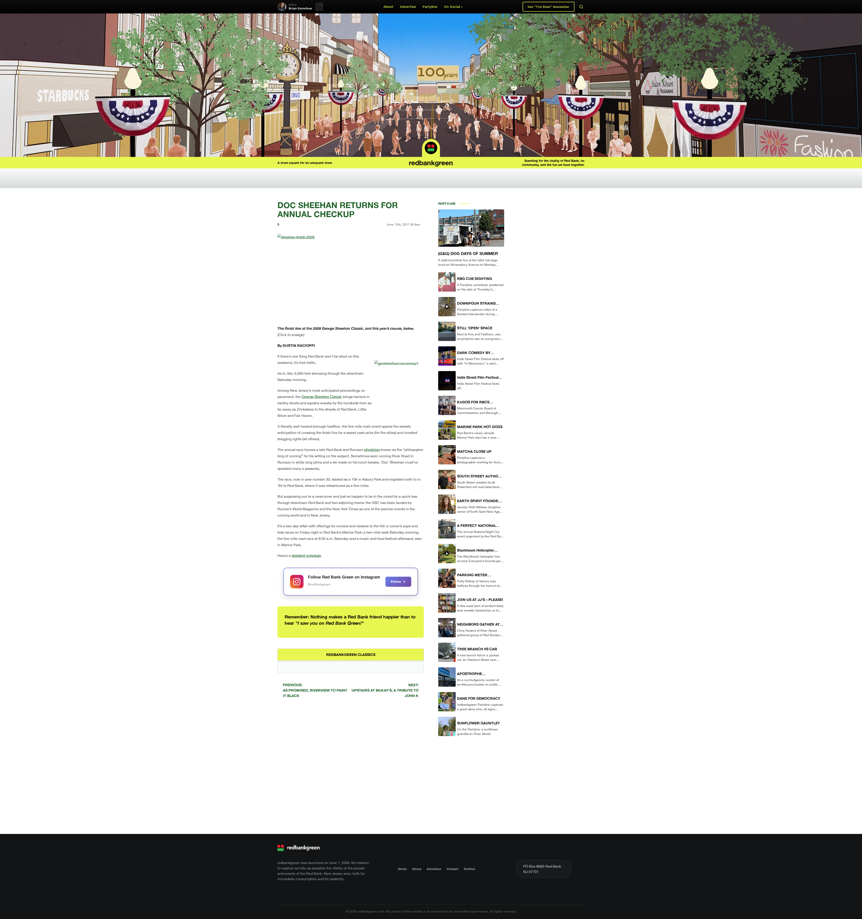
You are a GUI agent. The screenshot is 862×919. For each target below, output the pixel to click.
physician (372, 449)
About (388, 7)
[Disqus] (350, 765)
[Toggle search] (581, 6)
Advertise (408, 7)
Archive (469, 869)
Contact (452, 869)
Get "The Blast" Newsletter (549, 7)
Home (402, 869)
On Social (452, 7)
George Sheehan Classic (321, 396)
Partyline (430, 7)
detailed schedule (306, 555)
